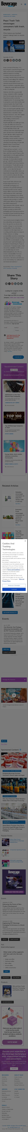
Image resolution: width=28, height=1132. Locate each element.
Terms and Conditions (13, 570)
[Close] (25, 541)
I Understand (14, 589)
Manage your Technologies (14, 585)
